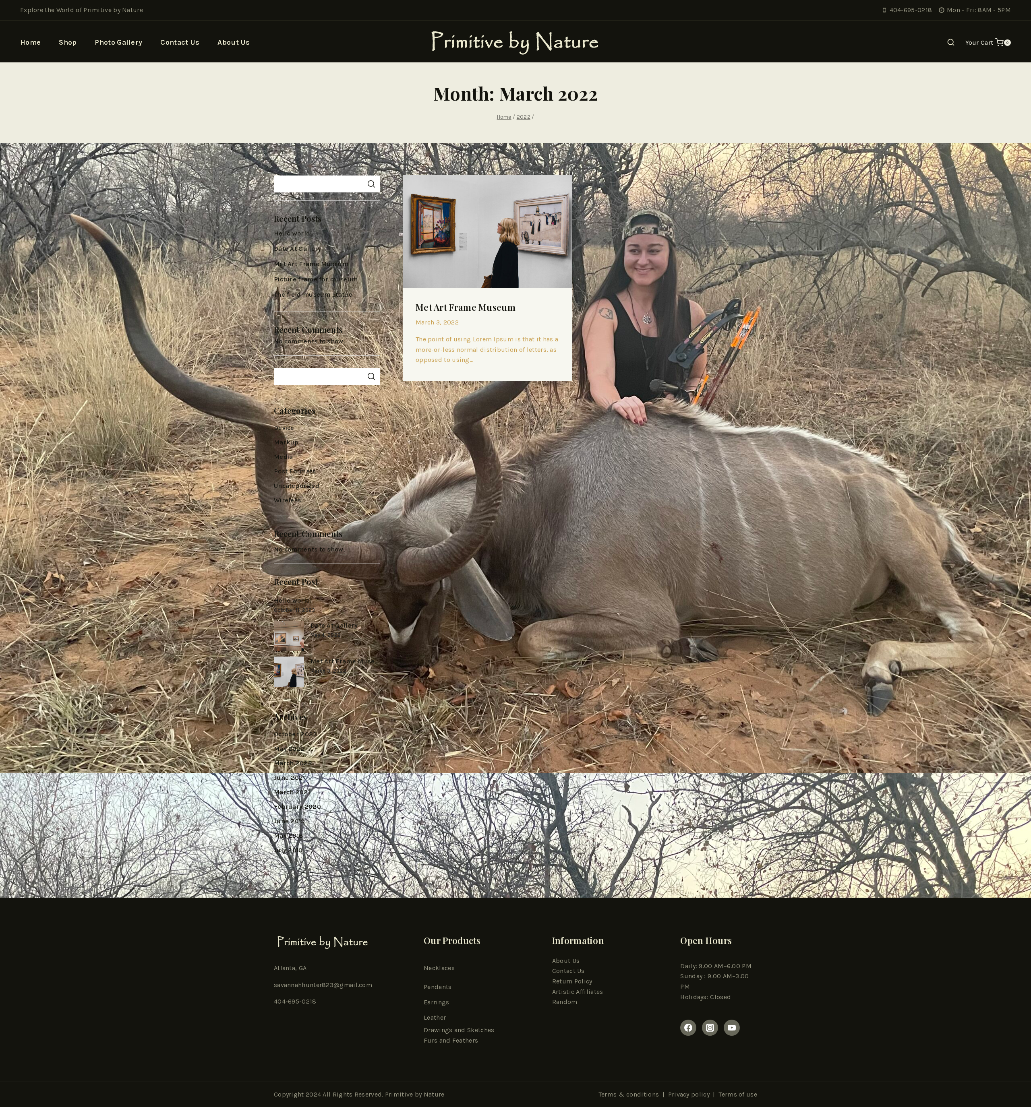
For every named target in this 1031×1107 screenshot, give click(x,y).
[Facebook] (688, 1028)
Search (371, 184)
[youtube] (732, 1028)
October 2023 (295, 734)
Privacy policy (689, 1094)
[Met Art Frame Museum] (289, 672)
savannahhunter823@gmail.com (323, 985)
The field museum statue (313, 294)
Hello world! (293, 233)
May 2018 (288, 835)
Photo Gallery (118, 42)
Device (284, 428)
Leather (435, 1017)
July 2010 (288, 850)
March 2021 (292, 792)
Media (283, 457)
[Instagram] (710, 1028)
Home (30, 42)
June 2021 (289, 777)
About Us (233, 42)
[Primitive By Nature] (516, 42)
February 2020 (297, 806)
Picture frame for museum (316, 279)
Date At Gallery (297, 248)
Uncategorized (296, 485)
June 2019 (289, 821)
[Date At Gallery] (289, 636)
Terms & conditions (628, 1094)
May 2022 (289, 748)
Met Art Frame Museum (466, 307)
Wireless (287, 500)
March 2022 (293, 763)
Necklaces (439, 968)
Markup (286, 442)
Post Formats (295, 471)
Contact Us (179, 42)
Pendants (437, 987)
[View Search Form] (950, 42)
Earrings (436, 1002)
